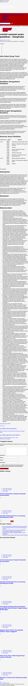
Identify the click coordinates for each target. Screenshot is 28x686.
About (4, 17)
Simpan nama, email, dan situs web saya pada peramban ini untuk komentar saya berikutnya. (11, 465)
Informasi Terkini (7, 29)
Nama (2, 457)
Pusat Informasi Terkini (5, 423)
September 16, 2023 (5, 40)
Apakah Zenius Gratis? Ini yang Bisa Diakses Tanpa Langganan (11, 630)
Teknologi (5, 31)
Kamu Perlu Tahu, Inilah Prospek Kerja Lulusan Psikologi (15, 535)
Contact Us (6, 18)
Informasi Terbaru (7, 28)
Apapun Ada (7, 6)
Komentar (3, 455)
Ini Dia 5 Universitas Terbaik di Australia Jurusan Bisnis (15, 526)
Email (1, 460)
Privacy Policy (6, 20)
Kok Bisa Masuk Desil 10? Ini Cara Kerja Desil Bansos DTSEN (12, 516)
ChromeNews (3, 685)
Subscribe (3, 24)
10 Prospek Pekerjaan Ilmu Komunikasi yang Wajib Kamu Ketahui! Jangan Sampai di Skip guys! (14, 530)
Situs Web (2, 462)
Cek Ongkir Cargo (4, 683)
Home (4, 13)
